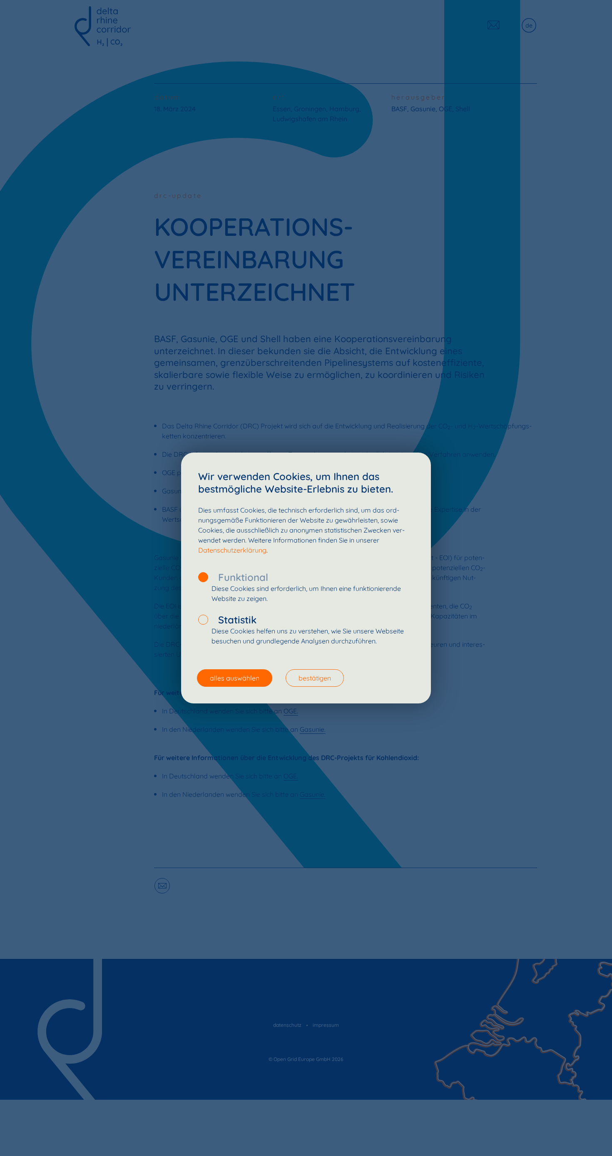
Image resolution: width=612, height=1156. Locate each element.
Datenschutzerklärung (232, 550)
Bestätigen (315, 678)
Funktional (243, 577)
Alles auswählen (234, 678)
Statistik (237, 619)
